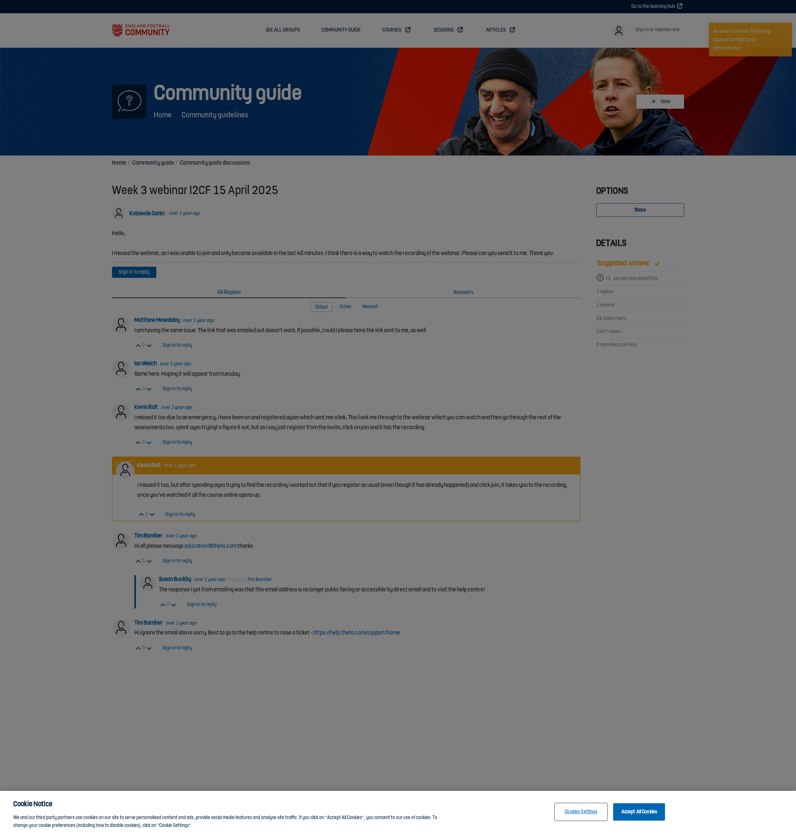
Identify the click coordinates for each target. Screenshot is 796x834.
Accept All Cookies (639, 812)
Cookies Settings (581, 812)
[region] (398, 812)
